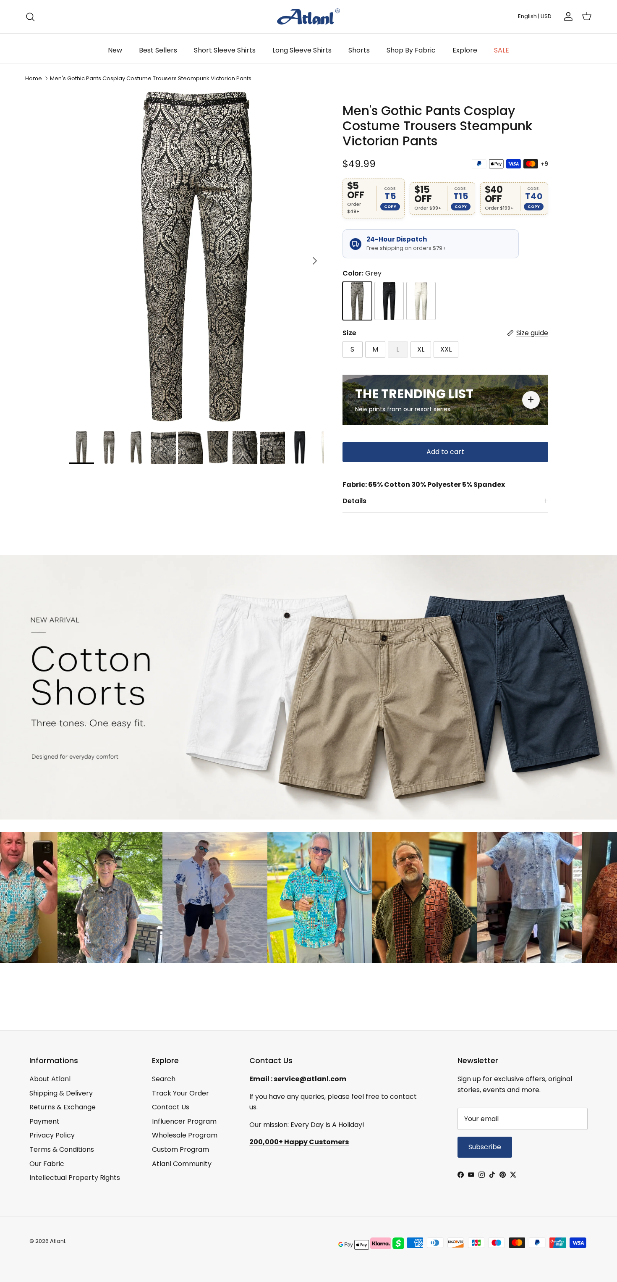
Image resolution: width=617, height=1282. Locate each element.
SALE (501, 50)
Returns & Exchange (62, 1107)
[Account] (566, 16)
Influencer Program (184, 1121)
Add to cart (445, 452)
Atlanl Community (182, 1164)
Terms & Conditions (61, 1149)
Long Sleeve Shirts (302, 50)
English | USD (535, 16)
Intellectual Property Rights (74, 1177)
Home (33, 78)
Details (354, 501)
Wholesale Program (184, 1135)
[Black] (389, 301)
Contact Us (170, 1107)
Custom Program (180, 1149)
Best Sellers (158, 50)
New (115, 50)
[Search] (30, 17)
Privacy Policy (52, 1135)
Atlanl (57, 1241)
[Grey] (357, 301)
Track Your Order (180, 1093)
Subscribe (484, 1147)
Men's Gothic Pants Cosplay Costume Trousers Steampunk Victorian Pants (150, 78)
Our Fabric (46, 1164)
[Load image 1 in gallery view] (196, 257)
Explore (464, 50)
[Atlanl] (308, 16)
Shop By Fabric (411, 50)
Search (163, 1079)
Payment (44, 1121)
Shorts (359, 50)
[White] (421, 301)
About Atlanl (50, 1079)
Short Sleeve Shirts (225, 50)
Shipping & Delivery (61, 1093)
